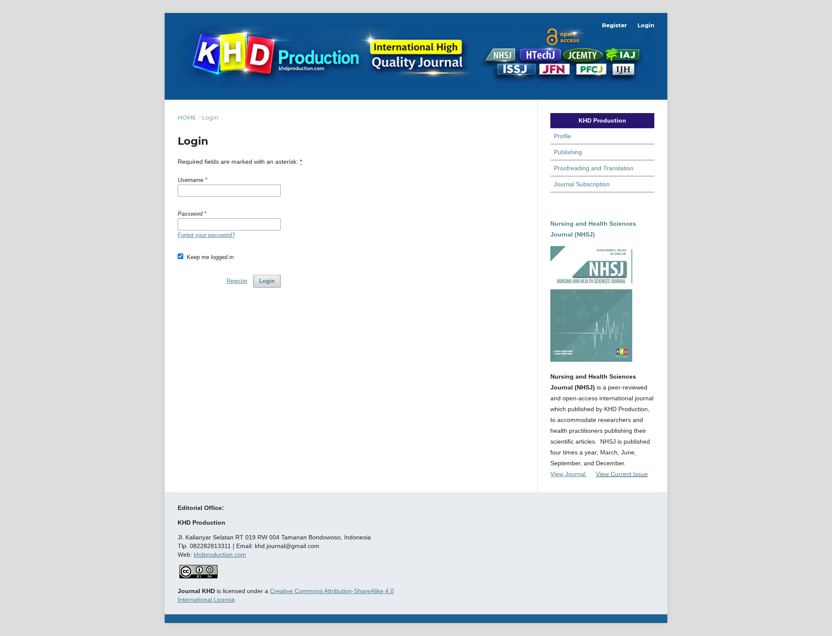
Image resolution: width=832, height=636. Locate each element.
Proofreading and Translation (594, 168)
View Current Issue (622, 474)
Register (614, 25)
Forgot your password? (206, 235)
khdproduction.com (220, 554)
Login (645, 25)
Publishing (568, 152)
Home (187, 117)
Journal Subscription (582, 184)
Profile (562, 136)
